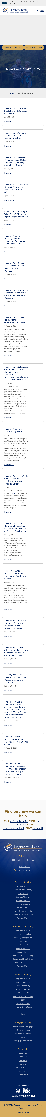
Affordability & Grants (23, 1033)
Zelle (23, 1014)
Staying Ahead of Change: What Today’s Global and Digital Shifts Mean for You (16, 214)
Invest (23, 1010)
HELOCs (23, 1000)
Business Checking (23, 897)
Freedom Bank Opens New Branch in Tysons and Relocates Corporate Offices (16, 188)
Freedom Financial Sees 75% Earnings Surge (14, 430)
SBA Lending (23, 893)
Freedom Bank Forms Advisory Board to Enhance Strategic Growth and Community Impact (16, 651)
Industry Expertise (23, 945)
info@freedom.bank (13, 828)
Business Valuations (23, 962)
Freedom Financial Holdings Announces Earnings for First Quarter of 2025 (15, 575)
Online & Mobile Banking (23, 911)
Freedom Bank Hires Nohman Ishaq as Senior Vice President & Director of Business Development (15, 527)
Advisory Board (23, 1074)
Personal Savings (23, 989)
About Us (23, 1053)
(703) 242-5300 (19, 821)
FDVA (13, 493)
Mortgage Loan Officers (23, 1040)
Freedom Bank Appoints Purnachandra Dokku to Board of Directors (15, 135)
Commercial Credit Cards (23, 914)
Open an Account (23, 904)
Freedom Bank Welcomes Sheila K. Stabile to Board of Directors (15, 111)
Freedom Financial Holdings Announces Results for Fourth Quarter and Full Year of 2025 (16, 240)
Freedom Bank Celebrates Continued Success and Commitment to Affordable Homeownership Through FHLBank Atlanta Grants (16, 373)
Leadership (23, 1071)
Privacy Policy (23, 1113)
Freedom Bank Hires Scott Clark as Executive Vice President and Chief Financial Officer (16, 480)
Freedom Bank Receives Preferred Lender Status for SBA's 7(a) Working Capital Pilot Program (15, 161)
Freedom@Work (23, 918)
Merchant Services (23, 907)
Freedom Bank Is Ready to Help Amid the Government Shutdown (16, 320)
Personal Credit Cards (23, 1007)
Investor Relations (23, 1067)
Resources (23, 1057)
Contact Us (23, 1060)
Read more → (9, 122)
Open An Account (13, 47)
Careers (23, 1064)
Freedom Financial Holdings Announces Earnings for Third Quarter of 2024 (16, 740)
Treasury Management (23, 937)
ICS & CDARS (23, 941)
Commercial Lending (23, 934)
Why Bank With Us (23, 886)
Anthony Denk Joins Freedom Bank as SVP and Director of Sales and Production (16, 679)
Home (11, 93)
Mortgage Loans (23, 1003)
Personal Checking (23, 985)
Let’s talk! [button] (38, 828)
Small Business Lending (23, 890)
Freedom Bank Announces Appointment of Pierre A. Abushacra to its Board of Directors (16, 294)
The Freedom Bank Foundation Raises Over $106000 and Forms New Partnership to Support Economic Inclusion (15, 768)
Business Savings (23, 900)
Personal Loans (23, 992)
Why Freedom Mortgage (23, 1026)
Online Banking (35, 47)
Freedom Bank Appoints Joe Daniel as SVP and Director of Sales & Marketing (15, 267)
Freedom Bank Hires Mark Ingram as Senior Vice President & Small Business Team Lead (15, 624)
